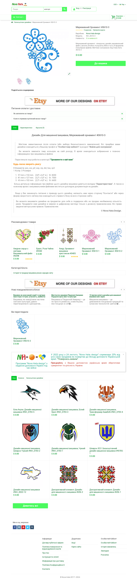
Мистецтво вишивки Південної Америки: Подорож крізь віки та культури (67, 296)
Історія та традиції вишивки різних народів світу (33, 273)
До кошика (100, 63)
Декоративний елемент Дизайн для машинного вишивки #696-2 (67, 490)
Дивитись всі (30, 505)
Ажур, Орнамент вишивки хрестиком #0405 (67, 251)
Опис (15, 128)
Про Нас (45, 553)
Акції (73, 543)
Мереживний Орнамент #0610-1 (90, 249)
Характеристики (26, 128)
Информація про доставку (53, 561)
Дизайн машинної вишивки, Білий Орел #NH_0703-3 (67, 410)
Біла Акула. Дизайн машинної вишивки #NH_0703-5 (27, 410)
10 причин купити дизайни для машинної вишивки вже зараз (105, 296)
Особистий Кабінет (109, 543)
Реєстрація (87, 8)
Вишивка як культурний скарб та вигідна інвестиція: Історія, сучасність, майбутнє (29, 296)
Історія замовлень (108, 547)
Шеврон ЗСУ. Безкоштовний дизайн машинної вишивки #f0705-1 (106, 450)
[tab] (68, 113)
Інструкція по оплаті (50, 557)
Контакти (46, 569)
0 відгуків (87, 30)
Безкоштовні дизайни (22, 22)
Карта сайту (76, 547)
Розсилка (105, 555)
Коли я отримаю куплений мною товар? (29, 119)
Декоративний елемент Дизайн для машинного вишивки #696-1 (105, 490)
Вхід (77, 8)
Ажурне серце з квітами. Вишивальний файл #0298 (22, 252)
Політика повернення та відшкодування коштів (52, 548)
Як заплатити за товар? (22, 113)
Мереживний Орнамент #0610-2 (113, 249)
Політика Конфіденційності (53, 565)
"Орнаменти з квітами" (61, 159)
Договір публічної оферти (52, 543)
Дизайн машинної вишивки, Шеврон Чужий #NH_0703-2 (26, 449)
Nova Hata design (93, 33)
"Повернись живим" (67, 359)
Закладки (105, 551)
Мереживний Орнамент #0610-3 (44, 22)
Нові (14, 378)
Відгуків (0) (40, 128)
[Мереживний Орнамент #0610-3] (69, 74)
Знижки (21, 378)
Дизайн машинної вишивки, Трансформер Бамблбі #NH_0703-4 (106, 410)
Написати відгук (99, 30)
